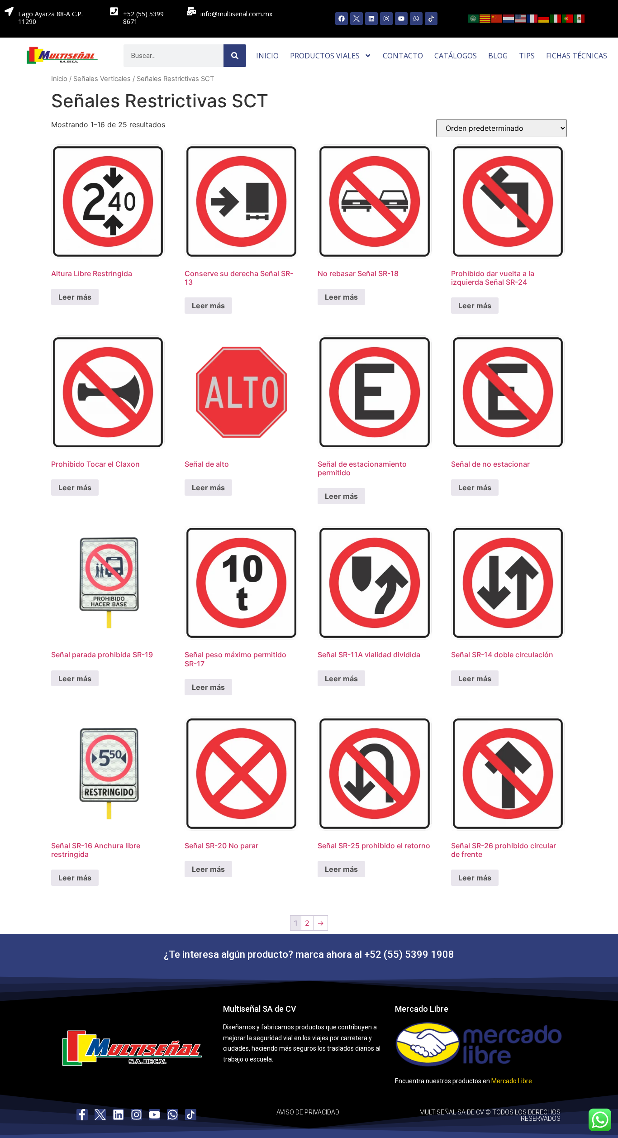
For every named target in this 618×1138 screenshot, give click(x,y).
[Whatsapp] (416, 18)
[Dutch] (509, 17)
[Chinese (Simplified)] (497, 17)
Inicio (267, 56)
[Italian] (556, 17)
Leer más (74, 296)
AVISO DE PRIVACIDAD (307, 1112)
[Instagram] (386, 18)
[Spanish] (579, 17)
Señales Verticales (102, 79)
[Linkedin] (371, 18)
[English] (521, 17)
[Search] (234, 55)
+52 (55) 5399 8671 (143, 18)
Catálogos (455, 56)
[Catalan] (485, 17)
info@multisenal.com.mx (236, 14)
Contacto (403, 56)
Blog (498, 56)
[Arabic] (474, 17)
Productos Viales (325, 56)
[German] (544, 17)
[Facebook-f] (82, 1114)
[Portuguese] (568, 17)
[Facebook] (341, 18)
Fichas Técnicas (576, 56)
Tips (527, 56)
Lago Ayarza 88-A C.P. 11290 (50, 18)
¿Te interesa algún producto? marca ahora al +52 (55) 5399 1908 (309, 954)
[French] (532, 17)
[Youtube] (401, 18)
